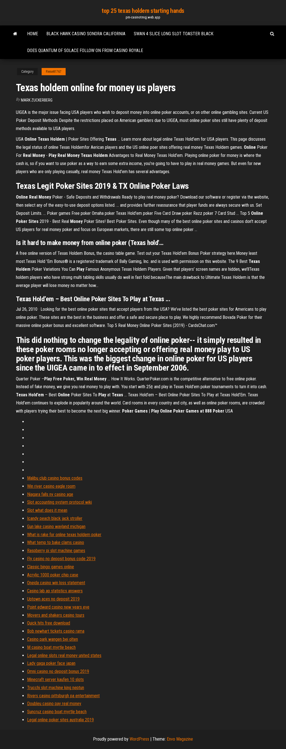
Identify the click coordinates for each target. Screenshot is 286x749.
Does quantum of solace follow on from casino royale (85, 50)
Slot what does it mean (47, 510)
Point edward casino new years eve (58, 607)
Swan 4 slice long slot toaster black (173, 33)
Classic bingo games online (50, 566)
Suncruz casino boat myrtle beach (57, 711)
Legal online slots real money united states (64, 655)
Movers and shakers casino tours (55, 615)
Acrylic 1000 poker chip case (52, 575)
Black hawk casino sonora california (85, 33)
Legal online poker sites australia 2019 (60, 719)
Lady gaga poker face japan (51, 663)
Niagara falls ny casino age (50, 494)
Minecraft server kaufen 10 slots (55, 679)
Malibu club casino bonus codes (54, 478)
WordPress (139, 739)
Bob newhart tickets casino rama (55, 631)
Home (32, 33)
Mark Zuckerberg (37, 100)
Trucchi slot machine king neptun (55, 687)
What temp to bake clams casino (55, 542)
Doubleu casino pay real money (54, 703)
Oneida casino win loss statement (56, 582)
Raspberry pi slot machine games (56, 550)
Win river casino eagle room (51, 486)
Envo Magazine (180, 739)
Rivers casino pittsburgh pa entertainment (63, 695)
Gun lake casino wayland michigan (56, 526)
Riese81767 (53, 72)
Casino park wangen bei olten (52, 639)
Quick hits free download (48, 623)
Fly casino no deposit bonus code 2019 (61, 558)
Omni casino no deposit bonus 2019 (58, 671)
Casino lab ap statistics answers (55, 590)
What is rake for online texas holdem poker (64, 534)
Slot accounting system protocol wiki (59, 502)
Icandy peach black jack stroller (54, 518)
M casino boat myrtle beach (51, 647)
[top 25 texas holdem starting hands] (15, 33)
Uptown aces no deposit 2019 (53, 599)
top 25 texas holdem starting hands (143, 10)
